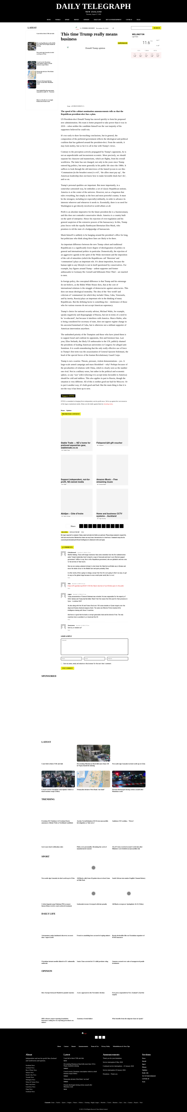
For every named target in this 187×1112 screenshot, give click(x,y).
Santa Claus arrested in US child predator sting (92, 961)
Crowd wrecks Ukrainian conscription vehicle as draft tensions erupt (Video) (44, 63)
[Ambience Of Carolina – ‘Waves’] (129, 810)
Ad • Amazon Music (101, 484)
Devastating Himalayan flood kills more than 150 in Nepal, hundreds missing (46, 44)
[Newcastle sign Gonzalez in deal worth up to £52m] (32, 55)
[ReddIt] (99, 526)
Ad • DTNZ (63, 484)
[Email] (95, 526)
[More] (126, 526)
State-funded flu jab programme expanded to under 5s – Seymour (45, 91)
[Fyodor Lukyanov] (77, 28)
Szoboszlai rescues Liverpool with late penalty (92, 904)
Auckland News (30, 1068)
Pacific (58, 1102)
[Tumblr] (121, 526)
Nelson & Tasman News (32, 1082)
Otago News (29, 1089)
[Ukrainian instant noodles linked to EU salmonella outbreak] (58, 950)
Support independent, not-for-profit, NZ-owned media (75, 480)
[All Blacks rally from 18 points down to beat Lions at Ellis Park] (93, 867)
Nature (75, 1102)
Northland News (30, 1065)
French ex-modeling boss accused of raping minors (93, 935)
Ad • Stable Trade (65, 450)
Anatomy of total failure (85, 1018)
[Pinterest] (113, 526)
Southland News (30, 1091)
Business (115, 1102)
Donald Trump (74, 532)
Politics (81, 1102)
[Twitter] (86, 526)
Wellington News (30, 1079)
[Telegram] (81, 526)
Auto (120, 1102)
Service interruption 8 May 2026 (113, 1062)
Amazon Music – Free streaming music (107, 480)
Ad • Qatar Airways (65, 516)
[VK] (104, 526)
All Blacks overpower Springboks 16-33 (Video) (127, 904)
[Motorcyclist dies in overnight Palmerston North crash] (32, 103)
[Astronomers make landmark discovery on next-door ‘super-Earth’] (58, 925)
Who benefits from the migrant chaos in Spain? (127, 1018)
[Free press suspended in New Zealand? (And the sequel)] (129, 982)
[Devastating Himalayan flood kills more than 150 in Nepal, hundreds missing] (32, 46)
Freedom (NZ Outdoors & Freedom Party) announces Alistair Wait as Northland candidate (57, 822)
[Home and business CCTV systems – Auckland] (112, 500)
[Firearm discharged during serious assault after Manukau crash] (32, 84)
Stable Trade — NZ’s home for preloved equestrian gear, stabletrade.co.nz (75, 445)
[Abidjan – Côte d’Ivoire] (77, 500)
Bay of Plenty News (31, 1070)
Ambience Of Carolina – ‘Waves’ (123, 821)
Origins (69, 1102)
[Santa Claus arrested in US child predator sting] (93, 950)
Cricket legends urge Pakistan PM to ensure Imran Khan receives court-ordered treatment (56, 905)
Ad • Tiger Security (101, 518)
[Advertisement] (146, 80)
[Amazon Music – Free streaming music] (112, 466)
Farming (87, 1102)
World (66, 1068)
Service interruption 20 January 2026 (114, 1070)
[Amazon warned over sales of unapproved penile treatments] (129, 950)
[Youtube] (103, 1037)
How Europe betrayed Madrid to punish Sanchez (57, 993)
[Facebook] (90, 526)
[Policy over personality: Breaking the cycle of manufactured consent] (93, 836)
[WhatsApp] (117, 526)
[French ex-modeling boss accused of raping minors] (93, 925)
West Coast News (30, 1084)
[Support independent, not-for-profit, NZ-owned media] (77, 466)
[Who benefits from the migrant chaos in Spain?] (129, 1008)
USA (82, 532)
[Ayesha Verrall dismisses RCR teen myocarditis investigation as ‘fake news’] (93, 810)
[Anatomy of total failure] (93, 1008)
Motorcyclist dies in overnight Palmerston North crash (45, 100)
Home (63, 410)
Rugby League (95, 1102)
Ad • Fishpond (100, 445)
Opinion (122, 43)
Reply (69, 577)
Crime (52, 1102)
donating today (108, 404)
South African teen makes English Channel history (128, 878)
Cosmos (130, 1102)
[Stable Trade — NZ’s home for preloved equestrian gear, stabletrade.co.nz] (77, 429)
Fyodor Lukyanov (88, 28)
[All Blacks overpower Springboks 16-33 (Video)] (129, 893)
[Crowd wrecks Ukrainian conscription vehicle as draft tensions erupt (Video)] (32, 65)
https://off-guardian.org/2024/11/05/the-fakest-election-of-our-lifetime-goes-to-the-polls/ (96, 586)
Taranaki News (30, 1077)
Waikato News (30, 1072)
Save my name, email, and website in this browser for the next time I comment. (87, 664)
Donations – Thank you (110, 1074)
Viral (141, 1102)
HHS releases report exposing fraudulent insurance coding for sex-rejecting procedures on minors (57, 1020)
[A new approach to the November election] (93, 982)
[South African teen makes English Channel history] (129, 867)
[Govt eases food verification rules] (58, 836)
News (65, 1061)
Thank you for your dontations (112, 1058)
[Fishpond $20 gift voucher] (112, 429)
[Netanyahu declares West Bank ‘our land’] (32, 74)
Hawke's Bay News (31, 1075)
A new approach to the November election (91, 993)
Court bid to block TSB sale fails (45, 33)
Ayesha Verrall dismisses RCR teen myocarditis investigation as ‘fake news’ (92, 822)
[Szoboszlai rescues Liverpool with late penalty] (93, 893)
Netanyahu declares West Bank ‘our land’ (45, 72)
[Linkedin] (108, 526)
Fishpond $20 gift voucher (109, 442)
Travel (109, 1102)
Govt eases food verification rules (52, 847)
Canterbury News (30, 1087)
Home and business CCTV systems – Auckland (109, 514)
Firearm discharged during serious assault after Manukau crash (45, 82)
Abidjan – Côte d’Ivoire (72, 513)
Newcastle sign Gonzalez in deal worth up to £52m (45, 53)
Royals (136, 1102)
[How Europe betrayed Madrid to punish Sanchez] (58, 982)
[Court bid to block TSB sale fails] (32, 37)
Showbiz (103, 1102)
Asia (125, 1102)
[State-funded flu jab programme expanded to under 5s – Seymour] (32, 93)
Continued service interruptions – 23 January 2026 (118, 1066)
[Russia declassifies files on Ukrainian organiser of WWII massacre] (129, 925)
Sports (63, 1102)
